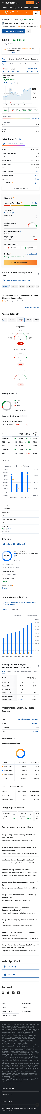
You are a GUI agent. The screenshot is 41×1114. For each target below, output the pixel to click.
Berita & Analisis (22, 59)
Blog (3, 1003)
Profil (11, 64)
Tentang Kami (26, 1003)
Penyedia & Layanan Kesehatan (28, 719)
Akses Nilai (34, 118)
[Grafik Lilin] (3, 69)
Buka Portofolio (7, 1011)
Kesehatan (35, 723)
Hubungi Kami (26, 1011)
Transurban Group (25, 813)
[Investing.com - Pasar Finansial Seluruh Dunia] (11, 3)
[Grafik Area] (6, 69)
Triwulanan (14, 609)
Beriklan (24, 1007)
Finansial (34, 59)
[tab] (12, 320)
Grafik (11, 59)
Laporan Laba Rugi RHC (13, 597)
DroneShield (7, 813)
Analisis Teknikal (10, 314)
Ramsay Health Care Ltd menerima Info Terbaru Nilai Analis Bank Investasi (20, 296)
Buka (21, 699)
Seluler (4, 1007)
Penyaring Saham (15, 8)
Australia (36, 731)
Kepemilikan (19, 64)
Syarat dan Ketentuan (8, 1088)
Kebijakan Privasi (7, 1094)
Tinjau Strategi (11, 52)
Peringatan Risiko (7, 1101)
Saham (4, 8)
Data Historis (29, 64)
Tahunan (5, 609)
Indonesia (27, 8)
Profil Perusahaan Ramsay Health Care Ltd (18, 709)
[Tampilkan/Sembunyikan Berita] (13, 69)
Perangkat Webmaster (9, 1015)
